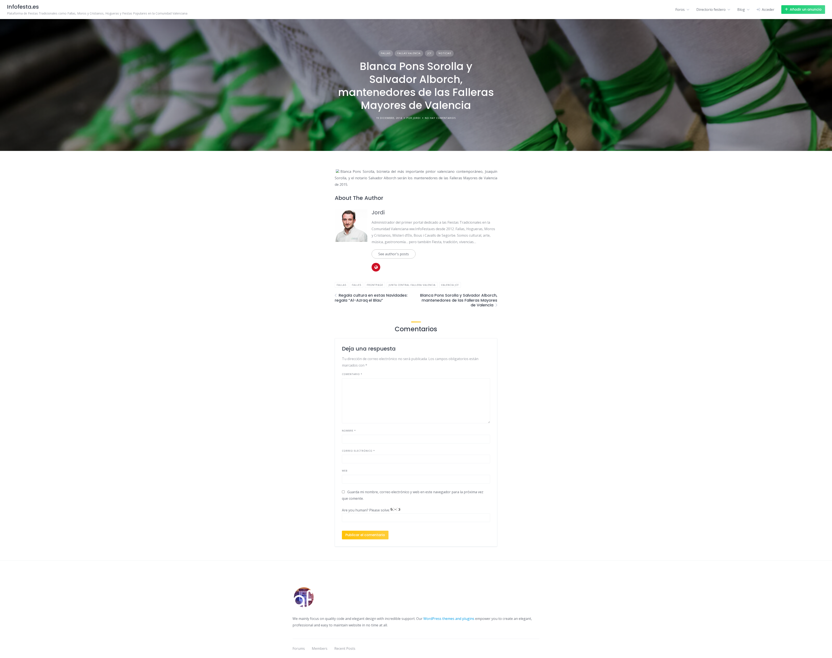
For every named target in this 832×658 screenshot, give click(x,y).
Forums (298, 648)
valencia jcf (450, 284)
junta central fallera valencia (412, 284)
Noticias (445, 53)
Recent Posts (344, 648)
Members (319, 648)
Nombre (349, 430)
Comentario (352, 374)
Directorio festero (711, 9)
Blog (741, 9)
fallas (341, 284)
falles (356, 284)
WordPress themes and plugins (448, 618)
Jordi (378, 212)
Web (345, 470)
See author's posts (393, 254)
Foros (680, 9)
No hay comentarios (440, 118)
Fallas (385, 53)
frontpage (375, 284)
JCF (429, 53)
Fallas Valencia (409, 53)
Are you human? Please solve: (366, 510)
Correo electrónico (358, 450)
